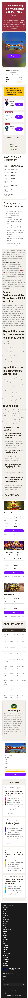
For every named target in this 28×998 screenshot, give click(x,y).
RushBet (5, 935)
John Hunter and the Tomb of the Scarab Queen (14, 554)
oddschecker (6, 953)
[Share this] (5, 990)
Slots (4, 976)
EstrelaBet (6, 907)
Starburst (6, 641)
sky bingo (5, 949)
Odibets (5, 933)
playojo (5, 951)
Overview (9, 137)
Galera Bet (5, 915)
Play (19, 104)
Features (19, 137)
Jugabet (5, 937)
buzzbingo (5, 961)
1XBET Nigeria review (14, 968)
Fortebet (5, 965)
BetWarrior (6, 939)
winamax (5, 963)
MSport (5, 943)
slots (21, 309)
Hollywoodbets (7, 929)
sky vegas (5, 947)
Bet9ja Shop (6, 919)
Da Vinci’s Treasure (10, 513)
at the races (6, 955)
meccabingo (6, 959)
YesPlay (5, 931)
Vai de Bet (5, 909)
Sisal (4, 925)
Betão (4, 913)
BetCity (5, 941)
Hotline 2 (6, 654)
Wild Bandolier (9, 595)
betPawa (5, 945)
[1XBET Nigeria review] (5, 968)
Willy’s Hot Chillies (5, 682)
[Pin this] (16, 990)
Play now (14, 56)
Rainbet (5, 917)
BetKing (5, 923)
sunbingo (5, 957)
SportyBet (5, 921)
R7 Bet (5, 911)
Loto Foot (5, 927)
